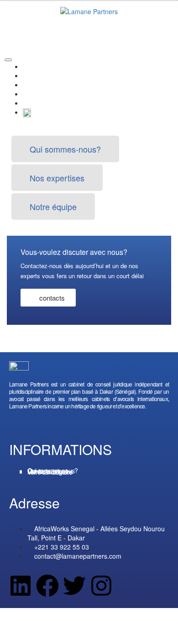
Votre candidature (49, 471)
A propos (36, 75)
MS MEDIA (108, 621)
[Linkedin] (20, 585)
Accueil (33, 66)
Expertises (38, 84)
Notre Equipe (42, 93)
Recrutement (41, 102)
